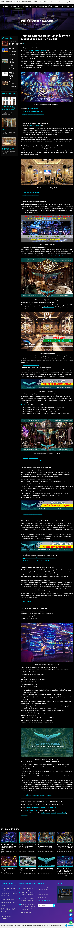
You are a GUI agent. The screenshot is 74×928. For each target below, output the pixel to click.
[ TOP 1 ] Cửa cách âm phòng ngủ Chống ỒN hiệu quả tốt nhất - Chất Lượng (8, 108)
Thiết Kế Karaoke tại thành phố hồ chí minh (32, 111)
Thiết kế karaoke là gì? (32, 108)
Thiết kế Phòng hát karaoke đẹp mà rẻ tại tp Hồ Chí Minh (37, 560)
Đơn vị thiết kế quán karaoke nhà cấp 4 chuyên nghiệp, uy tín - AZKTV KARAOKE (64, 870)
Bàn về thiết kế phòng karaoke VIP (30, 195)
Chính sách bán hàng (43, 887)
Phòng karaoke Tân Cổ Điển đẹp (31, 192)
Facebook (53, 813)
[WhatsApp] (71, 922)
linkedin (64, 813)
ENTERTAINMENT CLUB (10, 1)
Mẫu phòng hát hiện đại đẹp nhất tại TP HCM (33, 114)
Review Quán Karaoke (22, 1)
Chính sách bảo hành (43, 889)
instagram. (24, 815)
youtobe (48, 813)
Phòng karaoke (14, 6)
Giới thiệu (10, 2)
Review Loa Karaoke (32, 1)
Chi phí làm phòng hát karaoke (30, 458)
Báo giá (57, 6)
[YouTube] (67, 2)
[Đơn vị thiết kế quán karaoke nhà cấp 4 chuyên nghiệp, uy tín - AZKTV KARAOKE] (65, 861)
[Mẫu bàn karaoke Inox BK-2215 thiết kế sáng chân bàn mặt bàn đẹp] (9, 141)
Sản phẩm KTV (49, 6)
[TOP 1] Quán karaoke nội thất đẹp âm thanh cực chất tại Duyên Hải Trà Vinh (27, 846)
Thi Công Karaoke (25, 6)
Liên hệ (2, 1)
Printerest (59, 813)
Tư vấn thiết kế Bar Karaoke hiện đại (31, 365)
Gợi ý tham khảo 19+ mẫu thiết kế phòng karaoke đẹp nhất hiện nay (39, 558)
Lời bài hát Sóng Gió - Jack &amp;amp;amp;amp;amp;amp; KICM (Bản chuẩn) (16, 43)
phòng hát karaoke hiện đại (57, 256)
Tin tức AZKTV (54, 1)
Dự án (68, 6)
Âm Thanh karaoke (38, 6)
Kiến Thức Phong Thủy (44, 1)
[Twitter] (69, 1)
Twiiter (43, 813)
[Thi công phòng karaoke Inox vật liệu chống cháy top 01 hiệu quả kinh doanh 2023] (46, 837)
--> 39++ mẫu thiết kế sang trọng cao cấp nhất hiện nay (36, 795)
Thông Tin (40, 892)
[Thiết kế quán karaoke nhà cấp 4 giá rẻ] (9, 861)
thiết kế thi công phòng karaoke (37, 50)
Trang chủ (5, 6)
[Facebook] (67, 1)
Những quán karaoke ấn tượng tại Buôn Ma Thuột (12, 75)
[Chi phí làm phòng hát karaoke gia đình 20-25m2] (5, 83)
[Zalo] (71, 914)
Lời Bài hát (3, 2)
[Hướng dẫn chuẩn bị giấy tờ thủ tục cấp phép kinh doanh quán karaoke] (5, 50)
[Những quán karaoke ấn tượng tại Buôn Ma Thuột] (5, 74)
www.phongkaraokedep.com (49, 807)
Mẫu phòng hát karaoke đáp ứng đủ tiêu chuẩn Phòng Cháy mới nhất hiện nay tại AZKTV (65, 846)
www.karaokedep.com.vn (33, 807)
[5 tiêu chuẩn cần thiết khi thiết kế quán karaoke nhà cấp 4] (28, 861)
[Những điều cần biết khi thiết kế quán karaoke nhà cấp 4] (46, 861)
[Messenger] (71, 918)
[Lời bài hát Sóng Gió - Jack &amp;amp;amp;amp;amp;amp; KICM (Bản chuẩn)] (5, 43)
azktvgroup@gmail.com (31, 810)
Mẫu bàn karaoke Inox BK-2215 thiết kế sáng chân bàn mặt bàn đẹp (8, 148)
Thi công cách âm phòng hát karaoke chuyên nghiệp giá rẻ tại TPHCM (12, 64)
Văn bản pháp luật (42, 897)
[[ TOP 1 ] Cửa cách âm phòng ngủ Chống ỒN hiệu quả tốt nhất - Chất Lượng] (9, 101)
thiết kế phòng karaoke (34, 125)
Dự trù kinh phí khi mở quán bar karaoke (32, 514)
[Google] (71, 1)
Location (60, 1)
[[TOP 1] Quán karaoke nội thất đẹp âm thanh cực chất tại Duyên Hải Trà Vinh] (28, 837)
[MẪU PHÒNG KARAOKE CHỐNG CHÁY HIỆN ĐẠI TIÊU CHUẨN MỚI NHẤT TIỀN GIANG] (9, 837)
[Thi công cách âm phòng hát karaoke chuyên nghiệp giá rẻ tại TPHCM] (5, 61)
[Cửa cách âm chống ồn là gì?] (9, 122)
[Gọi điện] (71, 910)
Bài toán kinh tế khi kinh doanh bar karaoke (33, 601)
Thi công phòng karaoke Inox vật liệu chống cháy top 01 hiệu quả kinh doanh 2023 (46, 846)
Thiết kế (62, 6)
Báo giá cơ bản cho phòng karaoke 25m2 (33, 460)
